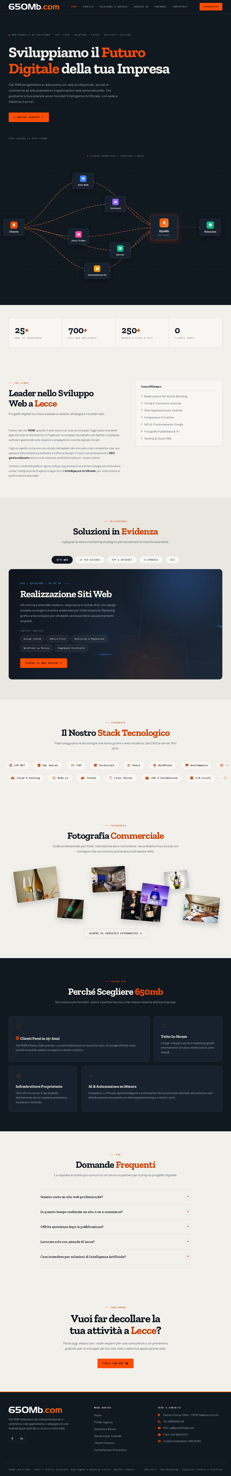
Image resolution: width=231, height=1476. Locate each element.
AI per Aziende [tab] (90, 559)
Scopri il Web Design (41, 663)
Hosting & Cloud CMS (157, 438)
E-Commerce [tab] (151, 559)
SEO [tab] (172, 559)
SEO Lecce (151, 1469)
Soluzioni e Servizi (114, 6)
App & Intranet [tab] (122, 559)
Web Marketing (169, 1469)
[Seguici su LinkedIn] (21, 1438)
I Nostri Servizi (27, 117)
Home (74, 6)
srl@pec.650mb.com (181, 1428)
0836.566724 (176, 1421)
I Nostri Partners (104, 1443)
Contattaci (180, 6)
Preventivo (211, 6)
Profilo (88, 6)
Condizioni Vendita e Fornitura (202, 1469)
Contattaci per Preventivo (110, 1450)
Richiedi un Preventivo (75, 117)
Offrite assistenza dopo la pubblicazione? (71, 1227)
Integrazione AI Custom (159, 417)
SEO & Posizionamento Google (163, 424)
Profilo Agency (103, 1422)
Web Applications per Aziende (163, 410)
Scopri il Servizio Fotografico (113, 933)
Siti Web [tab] (62, 559)
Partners (160, 6)
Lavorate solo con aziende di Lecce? (67, 1242)
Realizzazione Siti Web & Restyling (165, 396)
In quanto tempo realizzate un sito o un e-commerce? (81, 1212)
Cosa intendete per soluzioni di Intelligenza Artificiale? (83, 1257)
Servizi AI (141, 6)
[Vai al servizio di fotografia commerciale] (36, 884)
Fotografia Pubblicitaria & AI (161, 431)
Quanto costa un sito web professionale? (71, 1197)
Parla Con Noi (113, 1363)
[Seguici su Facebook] (12, 1438)
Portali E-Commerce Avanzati (162, 403)
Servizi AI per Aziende (107, 1436)
